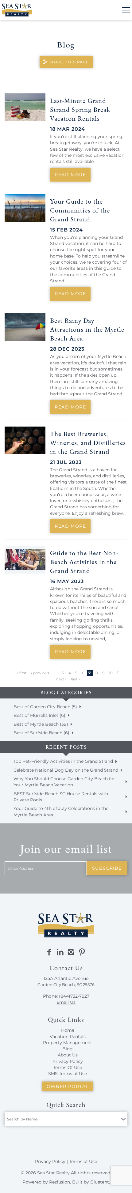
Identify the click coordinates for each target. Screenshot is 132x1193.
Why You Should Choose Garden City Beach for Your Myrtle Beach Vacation (64, 782)
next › (61, 679)
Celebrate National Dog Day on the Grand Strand (66, 770)
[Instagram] (71, 952)
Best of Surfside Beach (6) (41, 733)
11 (118, 673)
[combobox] (66, 1119)
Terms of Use (83, 1161)
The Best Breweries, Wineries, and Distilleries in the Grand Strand (88, 442)
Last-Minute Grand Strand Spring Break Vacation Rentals (80, 109)
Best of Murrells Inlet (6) (39, 715)
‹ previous (40, 673)
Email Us (66, 1002)
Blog (67, 1049)
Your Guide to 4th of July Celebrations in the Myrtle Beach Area (61, 811)
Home (67, 1030)
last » (75, 679)
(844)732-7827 (74, 996)
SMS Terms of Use (67, 1073)
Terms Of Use (67, 1067)
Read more (70, 174)
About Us (68, 1055)
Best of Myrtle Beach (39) (41, 724)
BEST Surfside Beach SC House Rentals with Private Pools (61, 797)
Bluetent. (100, 1182)
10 (111, 673)
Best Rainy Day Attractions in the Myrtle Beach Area (87, 329)
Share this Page (69, 62)
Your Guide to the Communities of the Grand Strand (80, 210)
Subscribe (107, 868)
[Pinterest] (82, 952)
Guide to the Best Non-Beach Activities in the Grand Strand (84, 561)
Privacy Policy (67, 1061)
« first (21, 673)
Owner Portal (68, 1086)
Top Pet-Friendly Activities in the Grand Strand (63, 761)
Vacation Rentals (68, 1036)
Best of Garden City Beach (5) (45, 706)
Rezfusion (59, 1182)
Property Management (67, 1042)
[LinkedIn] (60, 952)
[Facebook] (49, 952)
